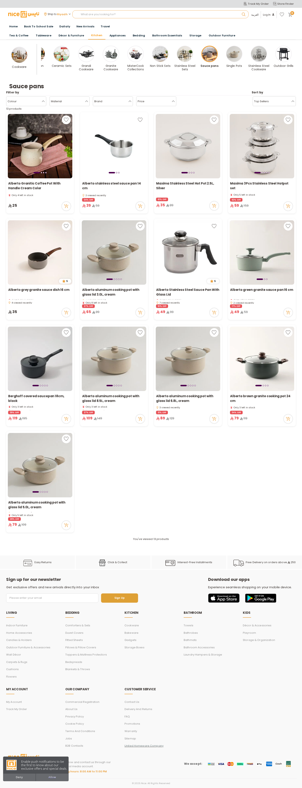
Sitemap (130, 738)
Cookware (131, 625)
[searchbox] (160, 14)
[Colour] (43, 101)
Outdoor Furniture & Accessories (28, 647)
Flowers (11, 677)
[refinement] (293, 101)
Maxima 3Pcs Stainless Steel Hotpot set (259, 185)
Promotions (132, 724)
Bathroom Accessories (199, 647)
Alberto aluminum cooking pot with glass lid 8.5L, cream (110, 398)
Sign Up (119, 598)
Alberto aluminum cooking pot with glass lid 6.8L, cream (184, 398)
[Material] (86, 101)
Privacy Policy (74, 716)
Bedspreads (73, 662)
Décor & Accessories (257, 625)
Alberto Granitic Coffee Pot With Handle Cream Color (34, 185)
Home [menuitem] (13, 26)
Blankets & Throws (77, 669)
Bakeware (131, 633)
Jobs (68, 738)
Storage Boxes (134, 647)
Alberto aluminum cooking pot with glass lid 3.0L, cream (110, 292)
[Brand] (130, 101)
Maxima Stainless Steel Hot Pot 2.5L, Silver (185, 185)
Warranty (130, 731)
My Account (14, 702)
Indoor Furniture (17, 625)
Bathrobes (191, 633)
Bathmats (190, 640)
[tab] (36, 172)
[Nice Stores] (23, 14)
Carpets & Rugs (16, 662)
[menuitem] (38, 26)
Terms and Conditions (80, 731)
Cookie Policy (74, 724)
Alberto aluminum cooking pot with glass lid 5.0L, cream (36, 504)
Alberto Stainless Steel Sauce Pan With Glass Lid (187, 292)
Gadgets (130, 640)
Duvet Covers (74, 633)
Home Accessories (19, 633)
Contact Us (131, 702)
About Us (71, 709)
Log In (267, 14)
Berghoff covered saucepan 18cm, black (36, 398)
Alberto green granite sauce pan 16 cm (261, 290)
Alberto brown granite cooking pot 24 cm (260, 398)
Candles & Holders (19, 640)
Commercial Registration (82, 702)
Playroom (249, 633)
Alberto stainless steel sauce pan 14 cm (111, 185)
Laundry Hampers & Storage (203, 655)
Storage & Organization (259, 640)
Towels (188, 625)
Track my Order (16, 709)
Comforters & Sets (77, 625)
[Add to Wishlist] (66, 119)
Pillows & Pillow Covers (80, 647)
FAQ (127, 716)
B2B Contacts (74, 746)
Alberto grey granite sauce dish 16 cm (38, 290)
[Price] (173, 101)
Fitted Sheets (74, 640)
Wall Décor (13, 655)
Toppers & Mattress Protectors (86, 655)
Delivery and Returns (138, 709)
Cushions (12, 669)
